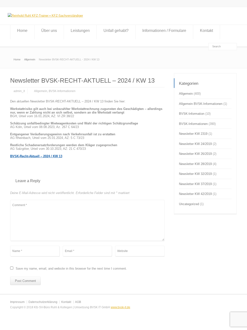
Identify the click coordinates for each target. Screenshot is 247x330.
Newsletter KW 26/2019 (195, 154)
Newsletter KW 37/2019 (195, 184)
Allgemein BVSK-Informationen (200, 104)
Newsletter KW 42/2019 (195, 194)
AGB (78, 302)
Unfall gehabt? (116, 31)
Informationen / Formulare (164, 31)
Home (22, 31)
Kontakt (206, 31)
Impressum (17, 302)
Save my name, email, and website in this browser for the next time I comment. (71, 268)
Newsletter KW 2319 (193, 134)
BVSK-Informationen (62, 91)
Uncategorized (189, 204)
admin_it (19, 91)
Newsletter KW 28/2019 (195, 164)
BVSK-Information (191, 113)
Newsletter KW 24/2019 (195, 144)
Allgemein (40, 91)
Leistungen (80, 31)
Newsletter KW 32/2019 (195, 174)
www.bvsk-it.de (120, 307)
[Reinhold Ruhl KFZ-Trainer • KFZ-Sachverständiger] (45, 15)
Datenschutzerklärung (42, 302)
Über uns (49, 31)
